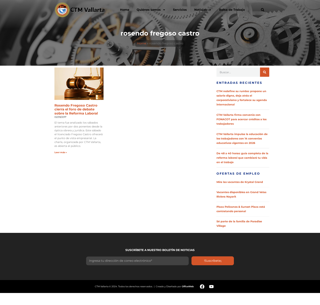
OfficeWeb (188, 286)
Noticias (200, 9)
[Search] (264, 72)
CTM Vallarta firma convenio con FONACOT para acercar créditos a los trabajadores (241, 119)
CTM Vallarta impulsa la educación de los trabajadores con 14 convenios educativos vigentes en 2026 (242, 138)
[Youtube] (211, 286)
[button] (262, 10)
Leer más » (60, 152)
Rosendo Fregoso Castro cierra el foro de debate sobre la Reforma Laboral (76, 109)
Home (124, 9)
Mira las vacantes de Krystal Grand (239, 182)
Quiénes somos (149, 9)
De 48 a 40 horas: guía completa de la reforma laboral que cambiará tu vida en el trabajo (242, 158)
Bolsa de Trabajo (232, 9)
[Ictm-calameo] (220, 286)
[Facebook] (202, 286)
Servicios (180, 9)
